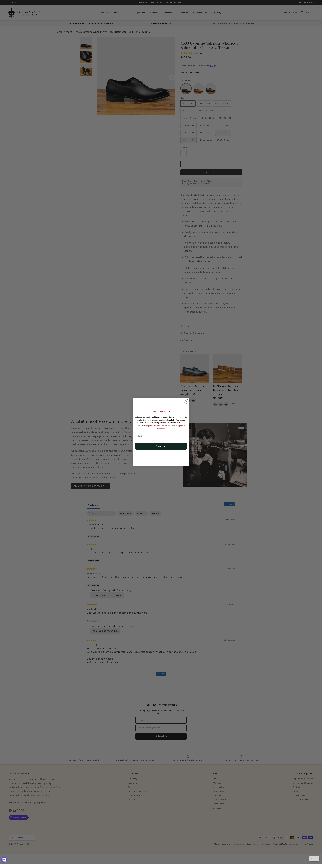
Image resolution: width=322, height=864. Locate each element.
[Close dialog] (186, 401)
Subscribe (161, 446)
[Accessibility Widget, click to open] (4, 860)
